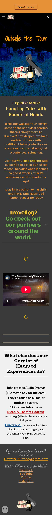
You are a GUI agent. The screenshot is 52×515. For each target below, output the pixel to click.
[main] (26, 38)
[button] (3, 17)
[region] (26, 6)
